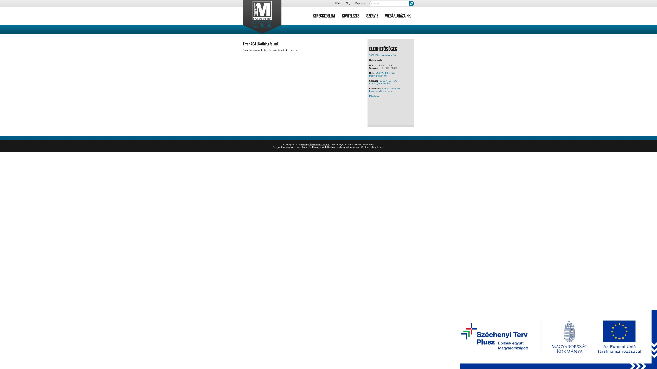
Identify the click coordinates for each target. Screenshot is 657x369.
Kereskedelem (324, 15)
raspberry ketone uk (346, 147)
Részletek (374, 96)
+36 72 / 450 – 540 (385, 73)
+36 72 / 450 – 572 (387, 81)
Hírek (338, 3)
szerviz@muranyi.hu (379, 83)
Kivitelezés (350, 15)
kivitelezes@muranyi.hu (381, 91)
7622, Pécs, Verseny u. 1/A (383, 55)
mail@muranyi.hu (378, 75)
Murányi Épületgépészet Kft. (315, 144)
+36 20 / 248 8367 (391, 88)
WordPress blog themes (372, 147)
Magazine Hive (293, 147)
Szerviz (372, 15)
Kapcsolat (360, 3)
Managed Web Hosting (323, 147)
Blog (348, 3)
